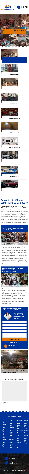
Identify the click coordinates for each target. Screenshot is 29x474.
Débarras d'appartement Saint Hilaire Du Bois (11, 443)
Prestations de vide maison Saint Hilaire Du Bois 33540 (25, 437)
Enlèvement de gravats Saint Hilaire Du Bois (18, 435)
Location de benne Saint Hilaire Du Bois (11, 432)
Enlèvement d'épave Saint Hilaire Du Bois (18, 424)
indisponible (24, 6)
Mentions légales (22, 470)
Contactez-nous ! (20, 31)
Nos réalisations (7, 31)
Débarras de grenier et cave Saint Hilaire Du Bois (4, 436)
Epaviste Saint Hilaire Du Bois (4, 424)
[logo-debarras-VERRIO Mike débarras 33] (7, 7)
